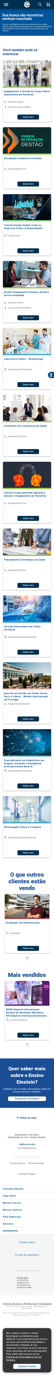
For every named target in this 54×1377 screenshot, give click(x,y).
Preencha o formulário (27, 1098)
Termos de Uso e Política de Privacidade (26, 1303)
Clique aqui (22, 1278)
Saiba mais (28, 117)
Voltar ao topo (28, 1117)
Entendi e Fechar (27, 1366)
